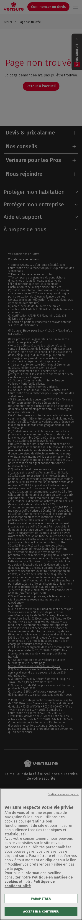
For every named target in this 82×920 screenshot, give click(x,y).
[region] (41, 854)
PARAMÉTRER (41, 898)
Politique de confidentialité (30, 883)
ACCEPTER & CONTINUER (41, 911)
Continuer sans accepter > (63, 794)
